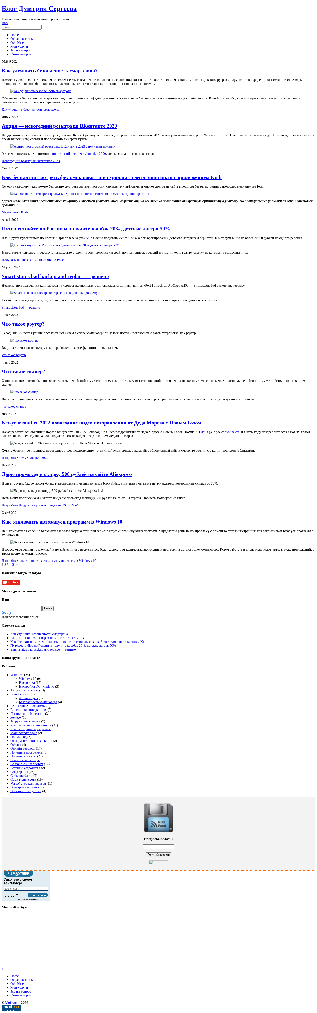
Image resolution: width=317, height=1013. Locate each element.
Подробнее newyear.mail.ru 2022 (25, 458)
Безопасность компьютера (38, 702)
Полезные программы (26, 752)
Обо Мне (17, 42)
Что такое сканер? (23, 371)
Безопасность (20, 694)
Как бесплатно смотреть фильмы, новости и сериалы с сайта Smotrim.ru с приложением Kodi (112, 177)
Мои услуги (19, 46)
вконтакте (232, 432)
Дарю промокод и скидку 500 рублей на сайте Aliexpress (67, 474)
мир (89, 238)
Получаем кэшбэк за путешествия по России (34, 260)
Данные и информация (27, 713)
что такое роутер (14, 355)
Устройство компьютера (28, 783)
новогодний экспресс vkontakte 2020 (79, 153)
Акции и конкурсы (24, 690)
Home (14, 35)
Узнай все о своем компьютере (18, 881)
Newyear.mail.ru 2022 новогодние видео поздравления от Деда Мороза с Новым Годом (101, 423)
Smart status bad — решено (21, 307)
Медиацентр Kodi (15, 212)
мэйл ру (206, 432)
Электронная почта (24, 787)
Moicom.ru (12, 1002)
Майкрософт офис (23, 733)
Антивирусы (28, 698)
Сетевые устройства (25, 768)
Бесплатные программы (28, 706)
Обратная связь (21, 38)
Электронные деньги (25, 791)
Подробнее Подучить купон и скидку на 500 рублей (40, 505)
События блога (21, 775)
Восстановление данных (28, 710)
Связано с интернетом (26, 764)
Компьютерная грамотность (30, 725)
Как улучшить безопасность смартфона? (50, 70)
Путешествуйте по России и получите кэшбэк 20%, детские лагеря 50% (86, 228)
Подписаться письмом (26, 899)
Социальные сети (23, 779)
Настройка (27, 682)
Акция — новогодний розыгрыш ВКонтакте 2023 (59, 126)
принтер (124, 380)
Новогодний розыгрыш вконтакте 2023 (31, 161)
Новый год (18, 737)
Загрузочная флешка (25, 721)
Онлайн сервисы (22, 748)
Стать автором (21, 54)
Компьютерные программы (30, 729)
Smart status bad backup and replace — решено (55, 276)
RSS (5, 23)
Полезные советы (23, 756)
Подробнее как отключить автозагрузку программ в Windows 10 (49, 560)
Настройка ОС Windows (36, 686)
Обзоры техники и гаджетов (31, 741)
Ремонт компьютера (25, 760)
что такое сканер (14, 406)
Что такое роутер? (23, 324)
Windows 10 (27, 679)
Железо (15, 717)
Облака (15, 744)
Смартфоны (19, 772)
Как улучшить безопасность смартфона (30, 109)
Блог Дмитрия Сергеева (39, 8)
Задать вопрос (20, 50)
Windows (16, 675)
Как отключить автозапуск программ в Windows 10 (62, 522)
